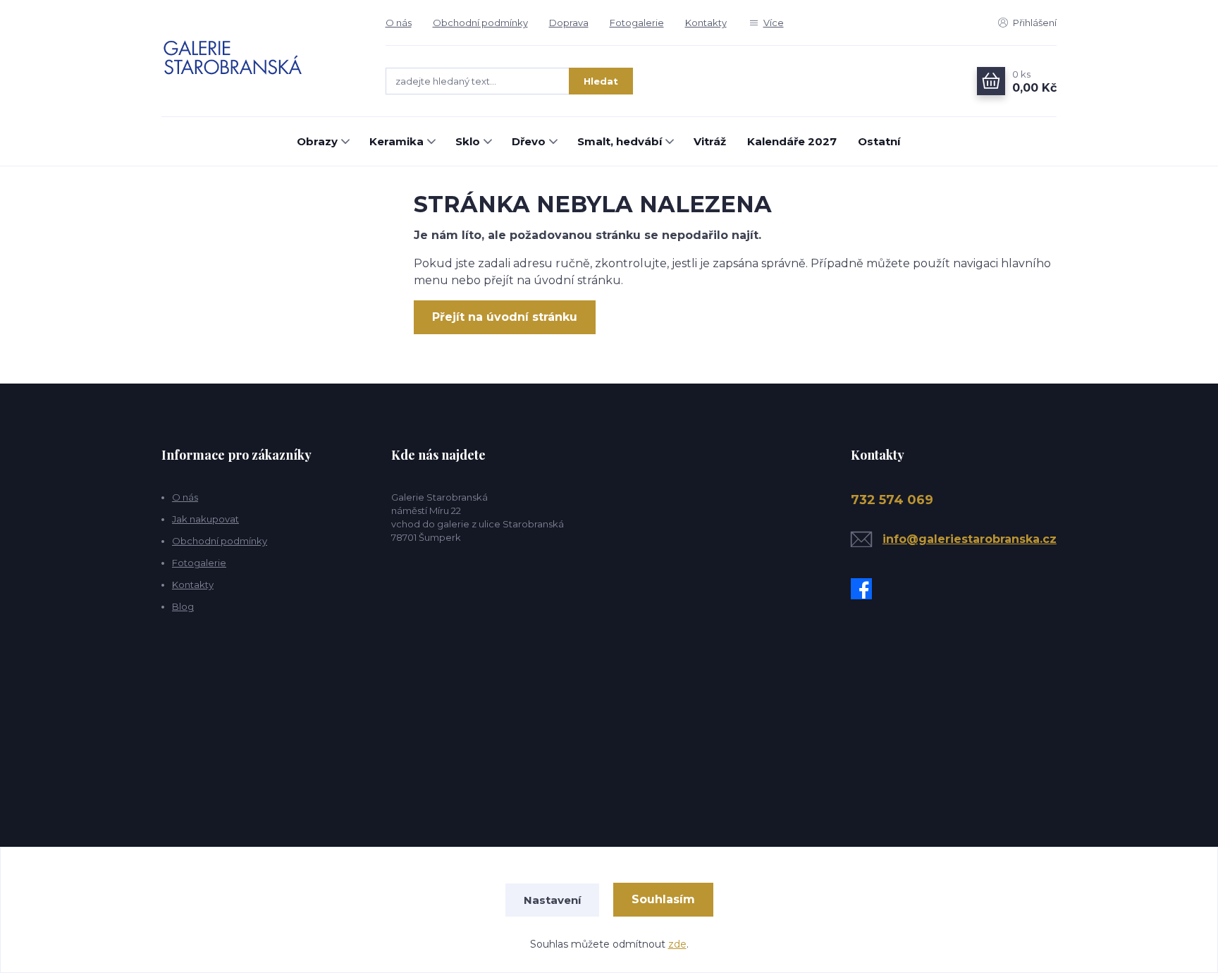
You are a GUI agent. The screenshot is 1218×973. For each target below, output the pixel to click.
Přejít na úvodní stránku (504, 317)
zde (677, 944)
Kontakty (706, 22)
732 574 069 (892, 500)
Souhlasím (663, 899)
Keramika (396, 141)
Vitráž (710, 141)
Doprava (569, 22)
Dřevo (529, 141)
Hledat (601, 81)
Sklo (467, 141)
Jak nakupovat (205, 519)
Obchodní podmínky (480, 22)
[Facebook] (865, 588)
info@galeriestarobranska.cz (969, 539)
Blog (183, 606)
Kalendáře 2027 (792, 141)
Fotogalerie (637, 22)
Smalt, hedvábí (619, 141)
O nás (399, 22)
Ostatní (879, 141)
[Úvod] (259, 58)
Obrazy (317, 141)
